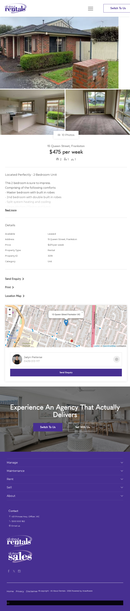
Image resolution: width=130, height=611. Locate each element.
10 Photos (67, 134)
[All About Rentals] (15, 8)
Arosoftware (87, 591)
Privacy (20, 591)
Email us (16, 526)
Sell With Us (82, 427)
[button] (9, 287)
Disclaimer (32, 591)
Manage (12, 462)
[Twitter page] (14, 570)
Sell (9, 487)
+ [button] (10, 309)
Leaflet (96, 345)
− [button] (10, 315)
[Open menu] (90, 8)
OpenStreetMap (109, 345)
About (11, 495)
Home (10, 591)
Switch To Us (48, 427)
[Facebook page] (9, 570)
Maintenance (16, 470)
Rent (10, 479)
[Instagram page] (19, 570)
